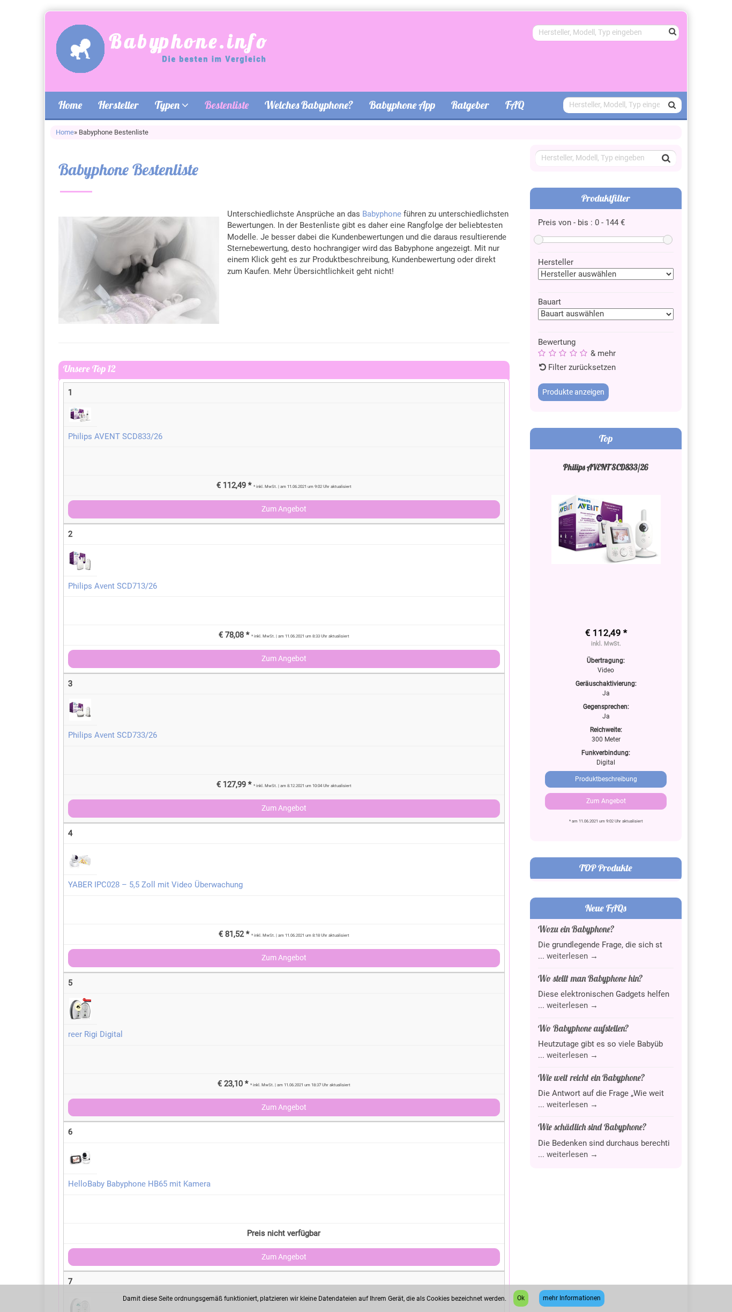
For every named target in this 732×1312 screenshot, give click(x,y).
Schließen (667, 1024)
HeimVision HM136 (90, 737)
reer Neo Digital (83, 587)
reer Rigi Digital (82, 438)
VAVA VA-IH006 (82, 886)
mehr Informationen (572, 1298)
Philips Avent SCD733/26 (99, 139)
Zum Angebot (366, 62)
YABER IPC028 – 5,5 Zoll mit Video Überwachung (142, 288)
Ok (521, 1298)
